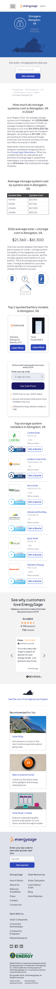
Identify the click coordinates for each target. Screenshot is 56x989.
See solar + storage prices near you (28, 62)
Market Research (18, 938)
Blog (30, 891)
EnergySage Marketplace (23, 152)
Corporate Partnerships (16, 925)
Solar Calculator (36, 880)
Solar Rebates (35, 896)
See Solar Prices (28, 386)
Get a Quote (34, 449)
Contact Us (16, 904)
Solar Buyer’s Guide (22, 813)
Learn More (18, 347)
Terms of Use (15, 981)
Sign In (43, 6)
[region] (28, 655)
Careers (14, 900)
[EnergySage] (23, 841)
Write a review (33, 443)
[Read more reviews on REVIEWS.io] (34, 676)
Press (12, 896)
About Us (14, 884)
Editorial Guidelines (15, 890)
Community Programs (16, 932)
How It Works (16, 880)
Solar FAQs (17, 736)
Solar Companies (18, 919)
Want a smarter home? (23, 774)
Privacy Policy (30, 981)
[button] (12, 656)
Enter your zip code (21, 371)
